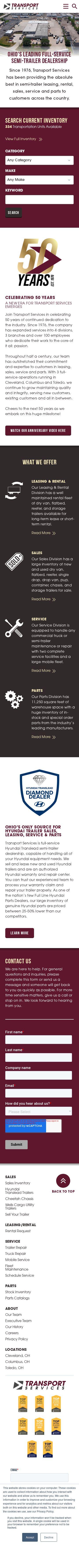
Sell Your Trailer (17, 1215)
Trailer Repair (16, 1248)
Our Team (13, 1315)
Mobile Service (17, 1260)
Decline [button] (48, 1537)
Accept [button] (30, 1537)
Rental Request (18, 1231)
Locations (16, 1350)
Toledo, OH (14, 1368)
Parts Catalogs (17, 1298)
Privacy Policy (16, 1339)
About (11, 1309)
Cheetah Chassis (19, 1199)
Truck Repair (15, 1254)
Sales (10, 1177)
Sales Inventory (17, 1183)
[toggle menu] (65, 6)
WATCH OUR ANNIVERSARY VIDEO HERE (38, 431)
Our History (14, 1327)
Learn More (20, 933)
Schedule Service (19, 1276)
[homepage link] (21, 6)
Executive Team (18, 1321)
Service (12, 1242)
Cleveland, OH (17, 1356)
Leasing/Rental (20, 1225)
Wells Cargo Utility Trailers (19, 1206)
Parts (10, 1286)
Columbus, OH (17, 1362)
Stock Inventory (18, 1292)
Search (13, 213)
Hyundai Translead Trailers (19, 1191)
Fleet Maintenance (16, 1267)
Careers (11, 1333)
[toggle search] (74, 6)
